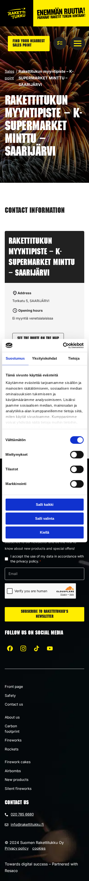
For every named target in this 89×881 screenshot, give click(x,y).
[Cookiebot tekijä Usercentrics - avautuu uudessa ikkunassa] (63, 345)
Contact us (14, 704)
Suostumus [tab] (15, 358)
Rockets (12, 749)
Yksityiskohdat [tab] (44, 358)
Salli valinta (44, 518)
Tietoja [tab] (74, 358)
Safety (10, 695)
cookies (39, 848)
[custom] (10, 648)
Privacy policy (16, 848)
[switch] (77, 454)
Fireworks (13, 740)
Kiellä (44, 532)
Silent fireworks (18, 788)
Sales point (9, 74)
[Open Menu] (77, 43)
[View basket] (59, 43)
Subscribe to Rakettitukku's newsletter (44, 614)
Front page (14, 686)
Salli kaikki (44, 504)
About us (12, 717)
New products (16, 779)
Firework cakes (18, 762)
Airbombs (13, 771)
